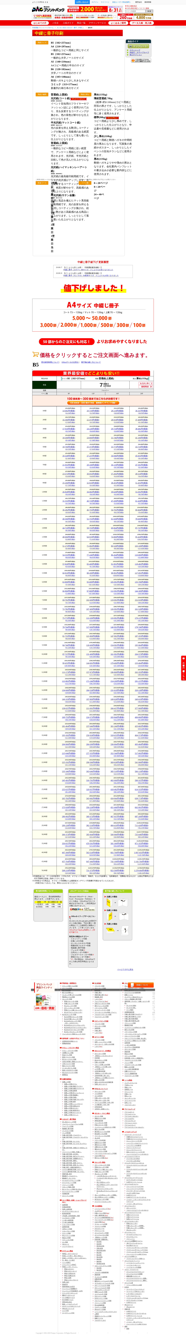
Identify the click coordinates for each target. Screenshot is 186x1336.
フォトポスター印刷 (101, 1122)
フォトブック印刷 (67, 1126)
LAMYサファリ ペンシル (134, 1182)
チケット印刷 (66, 1233)
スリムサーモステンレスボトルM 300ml (136, 1170)
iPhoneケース (129, 1304)
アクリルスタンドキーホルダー (134, 1127)
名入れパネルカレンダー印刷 (73, 1032)
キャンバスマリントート (134, 1150)
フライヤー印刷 (99, 1024)
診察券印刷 (65, 1226)
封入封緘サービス (67, 1299)
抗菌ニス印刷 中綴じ (70, 1097)
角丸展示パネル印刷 (101, 1133)
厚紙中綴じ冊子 (67, 1174)
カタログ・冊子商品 (69, 1119)
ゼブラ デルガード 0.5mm (134, 1180)
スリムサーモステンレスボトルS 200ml (136, 1166)
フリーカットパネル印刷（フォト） (106, 1012)
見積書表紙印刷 (129, 1012)
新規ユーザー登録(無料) (121, 2)
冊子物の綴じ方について (91, 362)
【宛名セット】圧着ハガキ (103, 1066)
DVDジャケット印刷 (101, 1298)
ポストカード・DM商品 (103, 1051)
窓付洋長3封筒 (101, 1250)
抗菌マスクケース (130, 1071)
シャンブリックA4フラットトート (137, 1143)
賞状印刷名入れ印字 (68, 1286)
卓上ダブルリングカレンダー (73, 1012)
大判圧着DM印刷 (100, 1071)
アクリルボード (129, 1112)
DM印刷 (97, 1058)
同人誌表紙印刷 (99, 1305)
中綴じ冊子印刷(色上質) (132, 1021)
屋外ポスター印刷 (100, 1149)
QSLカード (65, 1244)
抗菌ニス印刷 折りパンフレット (74, 1093)
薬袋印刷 (97, 1274)
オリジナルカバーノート (132, 1261)
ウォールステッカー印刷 (104, 1219)
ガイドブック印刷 (67, 1196)
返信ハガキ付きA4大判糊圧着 (104, 1082)
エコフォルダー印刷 (101, 1294)
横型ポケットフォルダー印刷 (104, 1281)
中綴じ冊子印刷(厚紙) (131, 1018)
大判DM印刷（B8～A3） (102, 1075)
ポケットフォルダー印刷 (102, 1285)
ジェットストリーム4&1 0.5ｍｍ (136, 1254)
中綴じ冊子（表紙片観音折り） (72, 1167)
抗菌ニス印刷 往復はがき (72, 1106)
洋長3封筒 (100, 1248)
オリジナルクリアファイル (133, 1212)
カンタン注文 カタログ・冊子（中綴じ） (71, 28)
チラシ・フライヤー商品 (70, 1048)
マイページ (105, 2)
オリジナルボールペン (131, 1184)
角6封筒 (99, 1259)
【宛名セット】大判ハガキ (103, 1073)
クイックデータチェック (70, 1293)
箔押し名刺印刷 (67, 1209)
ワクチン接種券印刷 (131, 1073)
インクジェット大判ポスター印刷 (105, 1127)
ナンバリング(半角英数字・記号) (72, 1291)
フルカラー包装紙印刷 (102, 1272)
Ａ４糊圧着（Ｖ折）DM (102, 1104)
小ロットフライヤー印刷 (132, 1036)
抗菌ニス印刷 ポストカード (72, 1112)
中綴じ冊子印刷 (70, 1154)
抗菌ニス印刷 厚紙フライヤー (73, 1086)
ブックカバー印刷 (67, 1130)
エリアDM (65, 1310)
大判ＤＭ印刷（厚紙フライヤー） (72, 1061)
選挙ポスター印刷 (100, 1144)
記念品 (127, 1287)
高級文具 (127, 1309)
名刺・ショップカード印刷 (103, 1042)
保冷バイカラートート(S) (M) (135, 1152)
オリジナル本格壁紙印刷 (104, 1217)
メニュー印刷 (129, 1062)
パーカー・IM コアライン (134, 1204)
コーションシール (130, 1100)
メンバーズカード (67, 1246)
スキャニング (135, 50)
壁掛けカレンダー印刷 (71, 1001)
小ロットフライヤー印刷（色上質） (136, 1038)
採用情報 (132, 1333)
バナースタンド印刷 (101, 1008)
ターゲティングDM (68, 1313)
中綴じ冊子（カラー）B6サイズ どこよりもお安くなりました (88, 270)
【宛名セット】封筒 (101, 1237)
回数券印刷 (98, 1279)
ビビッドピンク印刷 (101, 1021)
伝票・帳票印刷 (101, 1215)
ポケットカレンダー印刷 (71, 1008)
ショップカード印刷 (68, 1224)
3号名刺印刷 (71, 1215)
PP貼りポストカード (70, 1271)
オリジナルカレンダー (131, 1221)
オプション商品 (67, 1251)
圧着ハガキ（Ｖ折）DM (102, 1098)
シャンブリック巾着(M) (133, 1145)
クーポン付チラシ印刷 (69, 1068)
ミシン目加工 (66, 1262)
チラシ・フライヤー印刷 (70, 1050)
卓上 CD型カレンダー (103, 1182)
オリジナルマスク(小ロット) (135, 1272)
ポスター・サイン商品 (102, 1113)
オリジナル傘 (129, 1283)
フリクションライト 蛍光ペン (135, 1258)
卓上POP (97, 1138)
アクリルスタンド (130, 1125)
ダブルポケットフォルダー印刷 (104, 1283)
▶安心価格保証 (131, 6)
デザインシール (99, 1230)
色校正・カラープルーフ (139, 52)
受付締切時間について (50, 362)
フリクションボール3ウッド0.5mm (137, 1252)
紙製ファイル (99, 1318)
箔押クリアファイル (132, 1219)
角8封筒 (99, 1261)
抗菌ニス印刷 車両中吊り (72, 1110)
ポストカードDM (100, 1091)
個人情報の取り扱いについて (97, 1333)
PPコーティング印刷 (68, 1235)
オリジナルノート (130, 1232)
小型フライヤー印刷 (68, 1063)
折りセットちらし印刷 (69, 1059)
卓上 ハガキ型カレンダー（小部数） (106, 1195)
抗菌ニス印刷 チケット (71, 1115)
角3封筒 (99, 1255)
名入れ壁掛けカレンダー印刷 (73, 1016)
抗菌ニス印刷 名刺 (70, 1101)
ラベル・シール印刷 (101, 1224)
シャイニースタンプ (103, 1208)
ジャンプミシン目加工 (69, 1264)
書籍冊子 (70, 1176)
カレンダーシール (130, 1098)
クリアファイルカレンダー (103, 1201)
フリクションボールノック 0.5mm (137, 1250)
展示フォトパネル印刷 (102, 1006)
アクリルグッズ (130, 1109)
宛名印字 (65, 1284)
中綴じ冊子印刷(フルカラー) (133, 1014)
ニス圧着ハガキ (99, 1069)
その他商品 (98, 1206)
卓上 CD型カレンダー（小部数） (105, 1197)
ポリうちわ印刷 (67, 988)
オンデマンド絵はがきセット (134, 997)
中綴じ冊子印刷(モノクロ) (133, 1016)
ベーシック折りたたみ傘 (134, 1285)
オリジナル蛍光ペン (131, 1256)
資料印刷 (137, 1002)
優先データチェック (68, 1295)
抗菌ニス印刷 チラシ (70, 1084)
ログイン (95, 2)
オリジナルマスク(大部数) (134, 1274)
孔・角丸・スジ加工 (68, 1260)
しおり (98, 999)
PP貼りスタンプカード (71, 1280)
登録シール (128, 1087)
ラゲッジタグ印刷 (67, 1240)
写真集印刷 (65, 1193)
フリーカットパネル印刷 (102, 1136)
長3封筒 (99, 1241)
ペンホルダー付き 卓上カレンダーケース (107, 1179)
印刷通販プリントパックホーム (43, 28)
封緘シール (128, 1094)
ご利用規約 (141, 1333)
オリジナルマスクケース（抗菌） (136, 1278)
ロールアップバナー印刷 (102, 1010)
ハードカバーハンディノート (135, 1263)
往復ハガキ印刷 (99, 1080)
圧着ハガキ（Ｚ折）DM (102, 1100)
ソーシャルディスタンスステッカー (106, 1311)
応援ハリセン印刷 (102, 1213)
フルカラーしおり (100, 1320)
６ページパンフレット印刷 (70, 1191)
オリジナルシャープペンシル (134, 1177)
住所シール (128, 1102)
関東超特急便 (66, 1043)
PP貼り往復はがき (69, 1275)
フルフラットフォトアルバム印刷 (72, 1124)
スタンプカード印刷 (68, 1231)
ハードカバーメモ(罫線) (133, 1267)
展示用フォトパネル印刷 (102, 1131)
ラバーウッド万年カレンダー (135, 1291)
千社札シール (129, 1085)
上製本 (97, 1314)
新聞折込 (65, 1074)
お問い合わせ (82, 2)
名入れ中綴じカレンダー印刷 (73, 1019)
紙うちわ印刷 (66, 990)
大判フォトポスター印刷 (102, 1003)
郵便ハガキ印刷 (129, 1067)
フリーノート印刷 (67, 1185)
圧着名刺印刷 (66, 1207)
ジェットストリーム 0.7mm (134, 1186)
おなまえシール (99, 1228)
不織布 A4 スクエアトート (134, 1136)
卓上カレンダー (131, 1230)
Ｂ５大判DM (98, 1096)
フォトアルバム (101, 1001)
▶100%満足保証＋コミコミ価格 (137, 8)
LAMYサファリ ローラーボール (136, 1197)
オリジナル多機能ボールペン (134, 1241)
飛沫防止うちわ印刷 (68, 997)
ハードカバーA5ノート (133, 1265)
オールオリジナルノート (134, 1234)
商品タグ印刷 (66, 1237)
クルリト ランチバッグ (133, 1147)
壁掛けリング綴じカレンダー (73, 1010)
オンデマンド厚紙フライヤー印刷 (135, 1040)
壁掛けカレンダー (132, 1223)
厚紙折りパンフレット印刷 (103, 1316)
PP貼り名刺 (67, 1277)
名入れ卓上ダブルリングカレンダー (75, 1027)
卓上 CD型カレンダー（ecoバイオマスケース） (107, 1185)
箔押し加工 (65, 1282)
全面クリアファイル (132, 1214)
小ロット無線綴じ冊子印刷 (133, 999)
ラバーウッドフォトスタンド (135, 1289)
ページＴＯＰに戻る (125, 969)
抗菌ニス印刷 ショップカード (73, 1104)
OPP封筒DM (98, 1107)
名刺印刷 (65, 1205)
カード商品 (74, 1201)
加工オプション (136, 55)
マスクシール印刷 (100, 1226)
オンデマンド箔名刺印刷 (132, 1047)
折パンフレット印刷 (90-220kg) (72, 1189)
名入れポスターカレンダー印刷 (74, 1029)
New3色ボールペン (132, 1245)
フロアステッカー (130, 1105)
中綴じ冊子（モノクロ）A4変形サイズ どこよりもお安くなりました (91, 275)
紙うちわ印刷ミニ (67, 992)
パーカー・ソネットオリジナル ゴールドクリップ (138, 1200)
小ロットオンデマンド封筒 (103, 1266)
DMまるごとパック (68, 1308)
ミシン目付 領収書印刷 (132, 1069)
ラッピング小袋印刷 (101, 1277)
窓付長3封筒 (100, 1246)
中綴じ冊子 (98, 992)
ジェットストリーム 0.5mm (134, 1188)
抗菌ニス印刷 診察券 (70, 1090)
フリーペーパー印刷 (72, 1152)
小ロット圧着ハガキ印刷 (102, 1064)
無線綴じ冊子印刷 (67, 1128)
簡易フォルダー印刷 (101, 1292)
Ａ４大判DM (98, 1093)
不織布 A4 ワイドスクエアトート (136, 1139)
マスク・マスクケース (131, 1269)
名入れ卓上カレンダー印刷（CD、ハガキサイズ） (72, 1022)
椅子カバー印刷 (101, 1158)
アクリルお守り (129, 1118)
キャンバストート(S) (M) (134, 1141)
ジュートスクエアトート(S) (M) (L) (137, 1154)
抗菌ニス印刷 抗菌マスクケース (74, 1088)
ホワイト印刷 (99, 1037)
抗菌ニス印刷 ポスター (71, 1108)
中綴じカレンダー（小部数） (135, 1228)
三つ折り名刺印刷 (67, 1222)
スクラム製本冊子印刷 (72, 1169)
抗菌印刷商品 (66, 1079)
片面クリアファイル (132, 1217)
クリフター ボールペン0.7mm (135, 1191)
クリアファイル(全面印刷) (133, 992)
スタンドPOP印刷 (100, 1140)
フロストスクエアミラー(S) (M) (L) (137, 1210)
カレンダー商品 (100, 1162)
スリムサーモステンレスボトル (134, 1163)
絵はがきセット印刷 (101, 1060)
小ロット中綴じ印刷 (68, 1187)
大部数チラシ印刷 (67, 1052)
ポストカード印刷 (100, 988)
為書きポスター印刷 (101, 1147)
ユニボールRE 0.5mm (133, 1193)
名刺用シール (129, 1089)
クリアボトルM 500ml (133, 1161)
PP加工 (70, 1266)
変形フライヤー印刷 (68, 1057)
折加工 (72, 1255)
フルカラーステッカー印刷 (103, 1014)
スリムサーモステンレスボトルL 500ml (136, 1174)
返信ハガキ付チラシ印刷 (70, 1070)
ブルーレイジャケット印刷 (103, 1300)
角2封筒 (99, 1252)
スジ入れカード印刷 (68, 1218)
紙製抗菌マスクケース (133, 1276)
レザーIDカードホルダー (134, 1293)
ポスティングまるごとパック (71, 1306)
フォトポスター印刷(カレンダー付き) (74, 1034)
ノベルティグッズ (131, 1132)
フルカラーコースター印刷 (133, 1060)
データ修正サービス (68, 1297)
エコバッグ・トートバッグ (133, 1134)
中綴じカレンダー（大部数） (135, 1225)
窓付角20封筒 (101, 1263)
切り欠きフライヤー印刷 (70, 1072)
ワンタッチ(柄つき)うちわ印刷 (71, 995)
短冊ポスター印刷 (100, 1142)
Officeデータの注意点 (70, 362)
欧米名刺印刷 (66, 1213)
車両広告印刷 (99, 1120)
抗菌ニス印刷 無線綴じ (71, 1095)
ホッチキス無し (131, 1007)
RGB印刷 (98, 983)
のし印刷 (65, 1242)
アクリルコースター (131, 1123)
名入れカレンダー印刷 (69, 1014)
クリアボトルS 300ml (133, 1158)
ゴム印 (98, 1211)
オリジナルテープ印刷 (102, 1233)
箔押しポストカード (101, 1084)
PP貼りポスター (69, 1269)
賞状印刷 (127, 1051)
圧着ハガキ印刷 (99, 1062)
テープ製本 (129, 1010)
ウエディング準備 (100, 1307)
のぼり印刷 (100, 1155)
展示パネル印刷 (99, 1129)
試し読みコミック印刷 (69, 1122)
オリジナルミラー (130, 1206)
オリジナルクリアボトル (132, 1156)
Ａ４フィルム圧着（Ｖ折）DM (104, 1102)
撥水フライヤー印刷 (68, 1066)
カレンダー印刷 (67, 999)
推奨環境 (151, 1333)
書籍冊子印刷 (129, 1025)
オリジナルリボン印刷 (102, 1235)
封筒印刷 (102, 1239)
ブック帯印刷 (66, 1133)
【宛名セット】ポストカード (104, 1055)
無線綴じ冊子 (99, 997)
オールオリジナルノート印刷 (71, 1180)
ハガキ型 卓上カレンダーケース (106, 1176)
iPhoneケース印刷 (100, 1309)
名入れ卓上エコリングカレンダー (74, 1025)
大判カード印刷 (67, 1229)
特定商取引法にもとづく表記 (118, 1333)
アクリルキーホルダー (131, 1116)
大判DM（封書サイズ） (102, 1109)
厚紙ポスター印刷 (100, 1118)
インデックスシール (131, 1083)
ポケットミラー (131, 1208)
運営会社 (82, 1333)
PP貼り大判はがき (69, 1273)
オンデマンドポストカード (70, 1211)
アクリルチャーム (130, 1114)
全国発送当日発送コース (70, 1041)
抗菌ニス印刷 (66, 1082)
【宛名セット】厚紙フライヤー (104, 1077)
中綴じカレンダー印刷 (71, 1003)
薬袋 (126, 1326)
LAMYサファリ (131, 1195)
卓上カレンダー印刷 (70, 1006)
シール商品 (128, 1080)
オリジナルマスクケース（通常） (136, 1280)
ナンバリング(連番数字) (69, 1288)
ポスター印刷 (99, 1116)
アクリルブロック (130, 1120)
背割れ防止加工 (67, 1302)
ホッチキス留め (131, 1005)
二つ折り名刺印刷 (67, 1220)
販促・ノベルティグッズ (70, 1304)
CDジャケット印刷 (100, 1296)
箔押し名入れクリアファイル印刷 (135, 990)
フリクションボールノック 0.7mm (137, 1247)
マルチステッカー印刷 (102, 1016)
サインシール (129, 1091)
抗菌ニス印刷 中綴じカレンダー (74, 1099)
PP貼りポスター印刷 (101, 1125)
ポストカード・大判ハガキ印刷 (104, 1044)
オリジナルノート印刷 (69, 1182)
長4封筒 (99, 1244)
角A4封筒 (99, 1257)
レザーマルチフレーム (133, 1296)
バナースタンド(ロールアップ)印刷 (106, 1153)
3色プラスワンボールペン (134, 1243)
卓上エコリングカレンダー (105, 1188)
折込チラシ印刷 (67, 1055)
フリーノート (130, 1239)
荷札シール (128, 1096)
